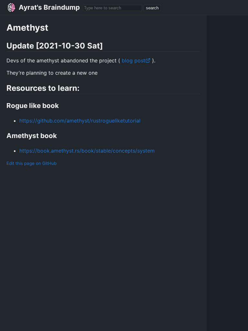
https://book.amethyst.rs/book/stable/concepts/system (87, 150)
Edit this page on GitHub (31, 163)
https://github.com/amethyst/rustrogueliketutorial (79, 120)
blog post (132, 60)
